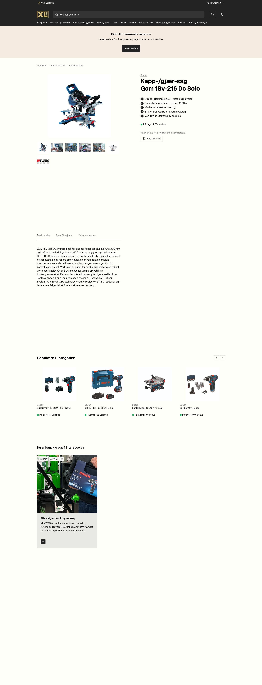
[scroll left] (216, 357)
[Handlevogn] (212, 14)
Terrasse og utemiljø (60, 22)
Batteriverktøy (76, 65)
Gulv (115, 22)
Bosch (144, 75)
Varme (123, 22)
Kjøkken (182, 22)
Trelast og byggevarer (83, 22)
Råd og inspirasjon (198, 22)
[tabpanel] (79, 266)
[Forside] (43, 14)
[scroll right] (222, 357)
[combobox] (128, 14)
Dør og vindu (103, 22)
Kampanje (42, 22)
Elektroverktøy (146, 22)
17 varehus (160, 124)
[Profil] (221, 14)
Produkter (42, 65)
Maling (132, 22)
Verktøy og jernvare (165, 22)
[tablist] (79, 235)
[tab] (43, 235)
